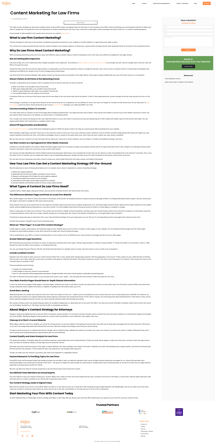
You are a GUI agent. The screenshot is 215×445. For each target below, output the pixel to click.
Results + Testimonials (182, 3)
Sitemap (143, 436)
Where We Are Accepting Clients (161, 3)
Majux (11, 18)
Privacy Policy (144, 433)
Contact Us (207, 3)
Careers (143, 426)
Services (144, 3)
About (133, 3)
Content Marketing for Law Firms (172, 78)
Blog (195, 3)
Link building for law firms (19, 129)
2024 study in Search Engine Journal (92, 63)
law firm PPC (58, 105)
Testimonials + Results (147, 431)
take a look (65, 33)
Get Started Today (188, 66)
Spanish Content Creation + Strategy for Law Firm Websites (179, 82)
